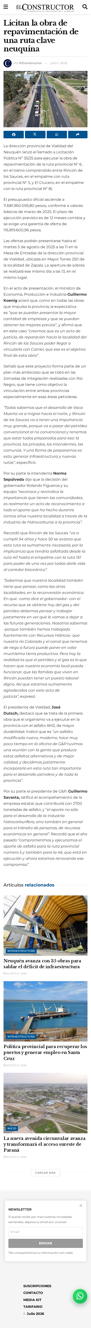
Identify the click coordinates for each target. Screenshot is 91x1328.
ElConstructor (30, 63)
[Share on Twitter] (35, 134)
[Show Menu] (6, 7)
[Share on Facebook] (14, 134)
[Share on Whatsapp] (57, 134)
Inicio (11, 1128)
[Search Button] (85, 7)
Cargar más (45, 1172)
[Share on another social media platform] (78, 134)
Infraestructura (21, 950)
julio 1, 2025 (58, 63)
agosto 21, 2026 (16, 973)
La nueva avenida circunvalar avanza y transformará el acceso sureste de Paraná (44, 1144)
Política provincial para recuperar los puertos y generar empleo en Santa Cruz (45, 1052)
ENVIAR (45, 1243)
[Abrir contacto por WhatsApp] (80, 1296)
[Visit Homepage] (45, 7)
